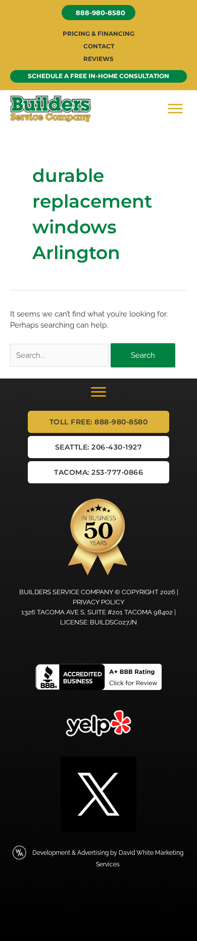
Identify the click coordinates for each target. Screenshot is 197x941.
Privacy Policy (98, 602)
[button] (98, 12)
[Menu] (175, 108)
